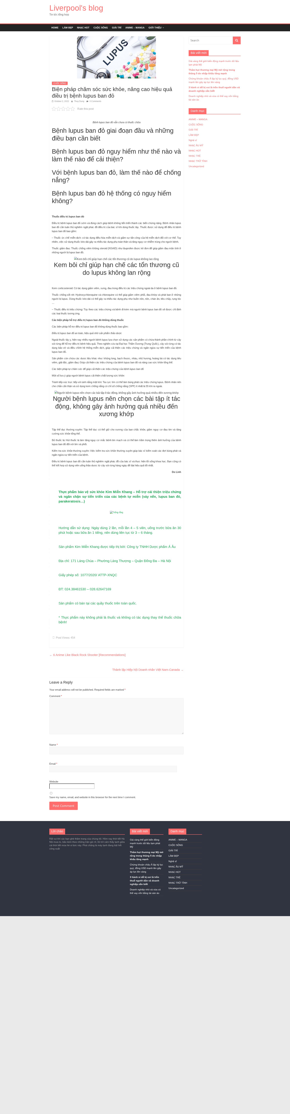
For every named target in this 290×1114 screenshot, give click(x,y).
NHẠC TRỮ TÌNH (198, 161)
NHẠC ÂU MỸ (196, 145)
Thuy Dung (79, 101)
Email (53, 763)
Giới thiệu (155, 27)
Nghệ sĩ (193, 140)
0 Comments (95, 101)
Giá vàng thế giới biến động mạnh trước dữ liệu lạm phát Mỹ (145, 843)
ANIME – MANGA (134, 27)
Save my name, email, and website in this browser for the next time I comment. (92, 797)
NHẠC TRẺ (195, 155)
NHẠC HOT (83, 27)
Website (53, 781)
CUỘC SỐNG (100, 27)
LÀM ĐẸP (67, 27)
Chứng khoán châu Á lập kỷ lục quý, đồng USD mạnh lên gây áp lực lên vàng (146, 868)
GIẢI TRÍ (116, 27)
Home (54, 27)
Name (53, 744)
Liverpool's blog (76, 8)
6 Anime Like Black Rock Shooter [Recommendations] (87, 655)
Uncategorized (196, 166)
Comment (55, 696)
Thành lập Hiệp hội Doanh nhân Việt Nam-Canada (148, 669)
